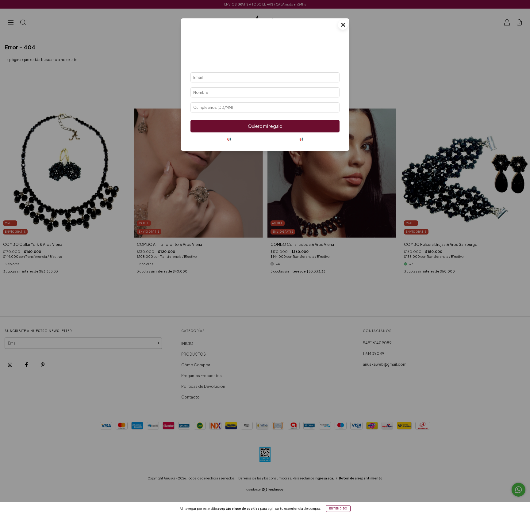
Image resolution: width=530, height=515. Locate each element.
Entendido (338, 508)
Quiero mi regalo (265, 126)
